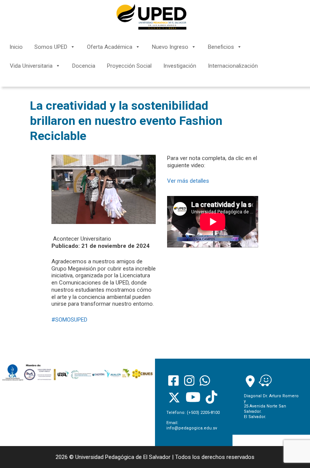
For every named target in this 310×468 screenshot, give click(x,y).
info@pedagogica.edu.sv (191, 428)
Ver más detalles (188, 180)
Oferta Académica (109, 47)
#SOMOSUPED (69, 319)
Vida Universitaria (31, 65)
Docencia (83, 65)
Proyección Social (129, 65)
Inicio (16, 47)
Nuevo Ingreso (170, 47)
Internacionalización (233, 65)
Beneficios (221, 47)
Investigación (179, 65)
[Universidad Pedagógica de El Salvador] (151, 16)
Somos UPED (50, 47)
